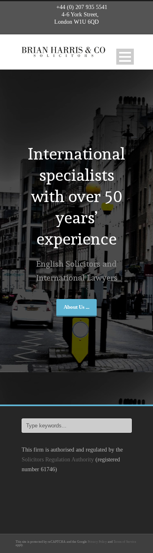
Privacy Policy (97, 542)
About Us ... (76, 307)
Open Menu (125, 57)
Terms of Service (124, 542)
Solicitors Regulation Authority (58, 459)
